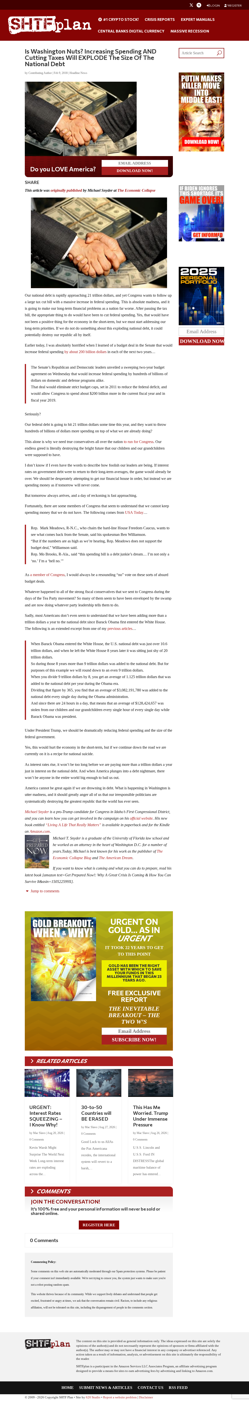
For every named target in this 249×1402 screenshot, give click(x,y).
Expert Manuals (198, 20)
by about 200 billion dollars (85, 352)
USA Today (134, 512)
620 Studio (93, 1397)
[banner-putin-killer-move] (201, 150)
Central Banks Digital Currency (131, 31)
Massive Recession (189, 31)
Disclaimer (146, 1397)
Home (68, 1388)
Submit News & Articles (105, 1388)
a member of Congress (47, 575)
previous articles (119, 628)
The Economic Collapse (136, 190)
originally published (66, 190)
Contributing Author (40, 73)
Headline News (78, 73)
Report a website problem (120, 1397)
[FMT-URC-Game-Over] (201, 240)
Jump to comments (44, 891)
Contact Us (150, 1388)
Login (215, 5)
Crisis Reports (160, 20)
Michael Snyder (37, 812)
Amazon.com (40, 831)
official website (141, 818)
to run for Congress (138, 442)
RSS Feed (178, 1388)
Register (235, 5)
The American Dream (116, 858)
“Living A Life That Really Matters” (73, 825)
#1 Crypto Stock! (120, 20)
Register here (99, 1225)
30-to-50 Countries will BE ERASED (96, 1113)
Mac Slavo (39, 1133)
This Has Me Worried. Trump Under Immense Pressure (150, 1115)
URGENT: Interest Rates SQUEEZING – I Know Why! (45, 1115)
